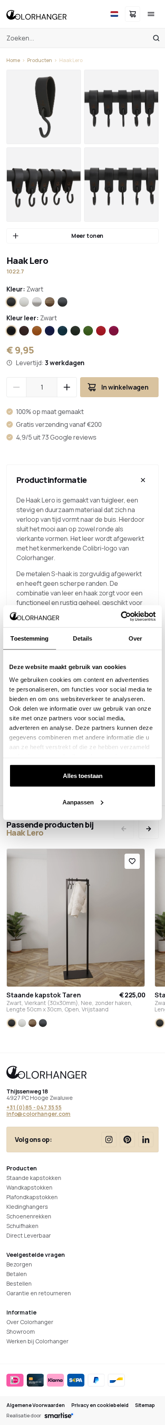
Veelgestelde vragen (35, 1254)
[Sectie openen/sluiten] (143, 480)
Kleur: (24, 289)
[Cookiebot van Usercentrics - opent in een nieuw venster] (121, 616)
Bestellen (19, 1283)
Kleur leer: (31, 318)
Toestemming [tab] (29, 638)
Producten (39, 60)
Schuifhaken (22, 1226)
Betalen (16, 1274)
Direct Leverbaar (28, 1235)
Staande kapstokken (33, 1178)
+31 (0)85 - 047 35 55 (34, 1107)
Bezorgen (19, 1264)
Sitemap (145, 1405)
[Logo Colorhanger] (36, 14)
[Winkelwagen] (132, 14)
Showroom (20, 1331)
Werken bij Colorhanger (37, 1341)
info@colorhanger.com (38, 1113)
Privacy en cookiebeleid (100, 1405)
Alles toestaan (83, 775)
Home (13, 60)
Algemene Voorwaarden (35, 1405)
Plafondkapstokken (32, 1197)
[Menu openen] (151, 14)
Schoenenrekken (28, 1216)
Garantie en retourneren (38, 1293)
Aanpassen (78, 801)
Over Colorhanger (29, 1322)
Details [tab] (83, 638)
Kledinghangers (27, 1206)
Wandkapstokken (29, 1187)
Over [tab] (135, 638)
